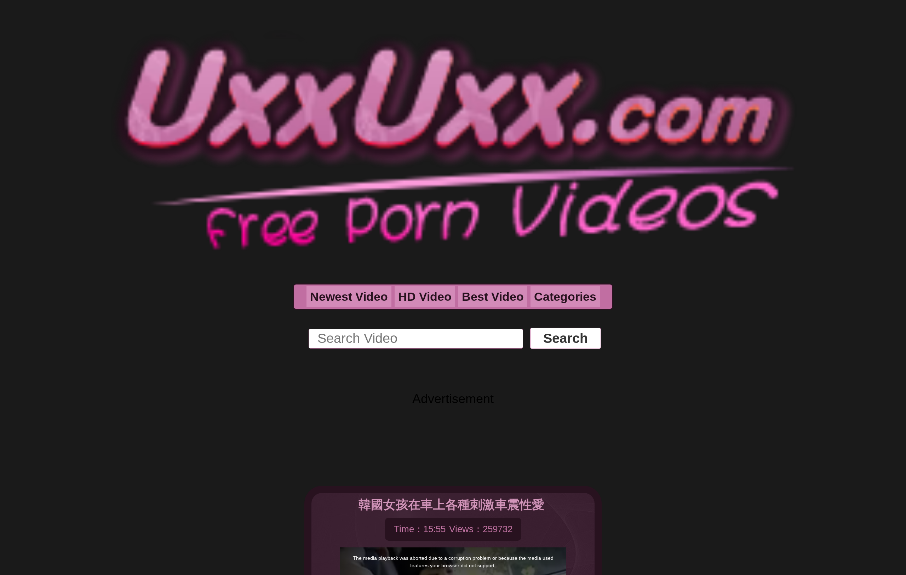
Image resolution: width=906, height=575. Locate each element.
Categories (565, 296)
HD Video (425, 296)
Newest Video (349, 296)
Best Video (493, 296)
